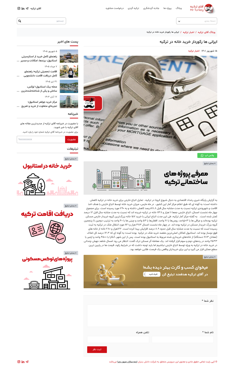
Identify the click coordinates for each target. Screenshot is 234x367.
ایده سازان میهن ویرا (127, 361)
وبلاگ (179, 8)
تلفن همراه (142, 332)
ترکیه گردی (133, 8)
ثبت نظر (97, 349)
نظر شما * (208, 301)
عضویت (71, 139)
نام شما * (208, 332)
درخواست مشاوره (115, 8)
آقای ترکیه (35, 8)
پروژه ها (167, 8)
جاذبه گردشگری (151, 8)
